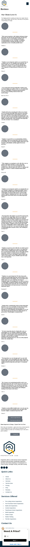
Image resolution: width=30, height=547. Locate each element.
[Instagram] (4, 468)
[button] (26, 3)
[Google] (2, 468)
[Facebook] (7, 468)
